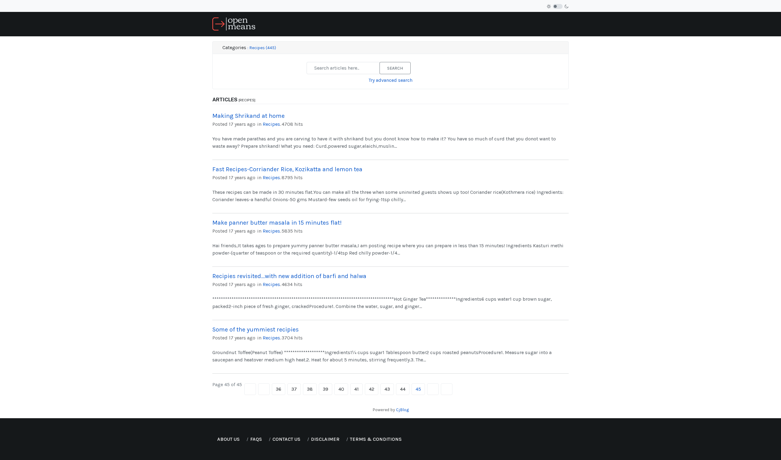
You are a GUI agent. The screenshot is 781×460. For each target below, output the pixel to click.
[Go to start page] (250, 389)
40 (341, 389)
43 (387, 389)
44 (402, 389)
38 (310, 389)
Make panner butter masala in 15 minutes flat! (277, 222)
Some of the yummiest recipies (255, 329)
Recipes (271, 124)
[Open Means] (233, 24)
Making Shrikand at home (248, 115)
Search (395, 68)
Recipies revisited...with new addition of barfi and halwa (289, 276)
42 (371, 389)
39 (325, 389)
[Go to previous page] (264, 389)
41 (356, 389)
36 (278, 389)
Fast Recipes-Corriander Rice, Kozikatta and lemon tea (287, 169)
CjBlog (402, 409)
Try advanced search (390, 80)
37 (294, 389)
